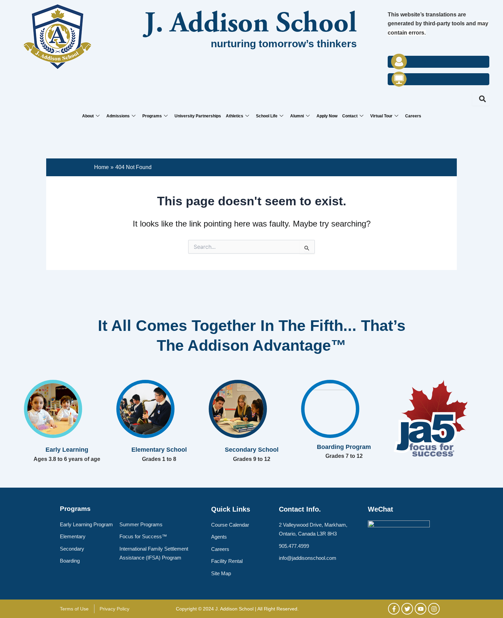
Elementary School (159, 449)
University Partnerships (198, 116)
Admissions (118, 116)
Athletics (234, 116)
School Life (267, 116)
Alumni (297, 116)
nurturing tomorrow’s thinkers (284, 43)
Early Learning (67, 449)
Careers (413, 116)
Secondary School (252, 449)
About (88, 116)
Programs (152, 116)
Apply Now (327, 116)
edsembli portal (430, 79)
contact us (425, 61)
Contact (350, 116)
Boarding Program (344, 446)
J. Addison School (250, 24)
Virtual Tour (381, 116)
